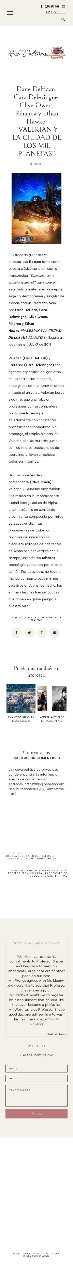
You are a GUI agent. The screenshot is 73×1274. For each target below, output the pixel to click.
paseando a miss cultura (44, 1254)
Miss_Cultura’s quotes (37, 942)
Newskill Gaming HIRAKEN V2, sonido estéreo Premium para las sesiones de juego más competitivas (38, 873)
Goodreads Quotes (57, 1034)
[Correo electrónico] (55, 633)
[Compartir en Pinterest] (42, 633)
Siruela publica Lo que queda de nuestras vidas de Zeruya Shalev (31, 857)
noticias (17, 617)
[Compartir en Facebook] (17, 633)
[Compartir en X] (29, 633)
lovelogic (43, 1256)
